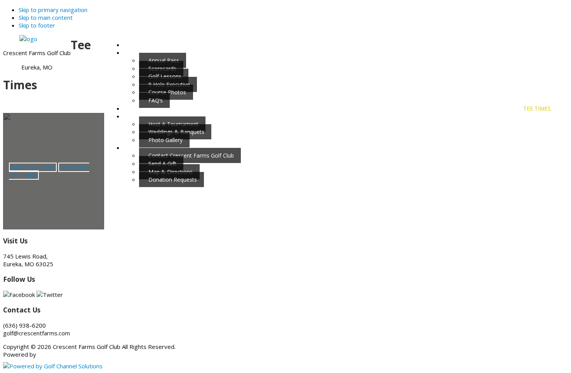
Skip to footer (37, 25)
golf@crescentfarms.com (36, 333)
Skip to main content (46, 17)
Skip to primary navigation (53, 10)
